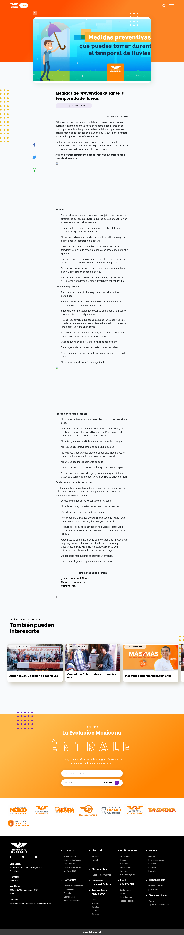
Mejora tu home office (74, 582)
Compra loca (68, 585)
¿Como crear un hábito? (75, 578)
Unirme (108, 783)
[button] (181, 663)
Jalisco (23, 5)
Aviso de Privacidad (92, 932)
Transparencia (156, 880)
